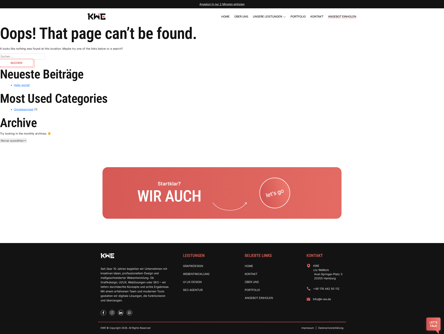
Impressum (307, 328)
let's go (275, 193)
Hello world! (22, 85)
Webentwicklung (196, 274)
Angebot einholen (342, 16)
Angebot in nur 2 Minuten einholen (222, 4)
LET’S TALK (433, 324)
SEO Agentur (193, 290)
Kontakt (316, 16)
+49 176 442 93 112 (326, 288)
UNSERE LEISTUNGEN (267, 16)
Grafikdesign (193, 266)
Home (225, 16)
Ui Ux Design (192, 282)
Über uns (241, 16)
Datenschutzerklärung (330, 328)
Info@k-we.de (322, 299)
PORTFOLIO (298, 16)
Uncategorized (23, 109)
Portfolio (252, 290)
